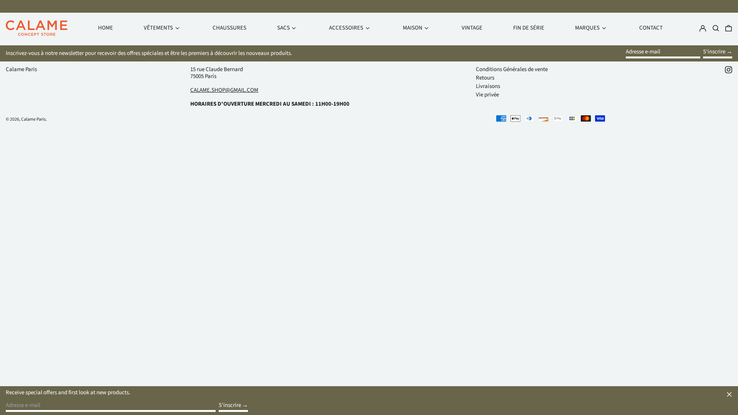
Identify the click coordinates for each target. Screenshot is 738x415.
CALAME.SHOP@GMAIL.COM (224, 90)
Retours (485, 78)
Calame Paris (21, 69)
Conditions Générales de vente (512, 69)
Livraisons (488, 86)
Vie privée (487, 95)
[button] (728, 28)
